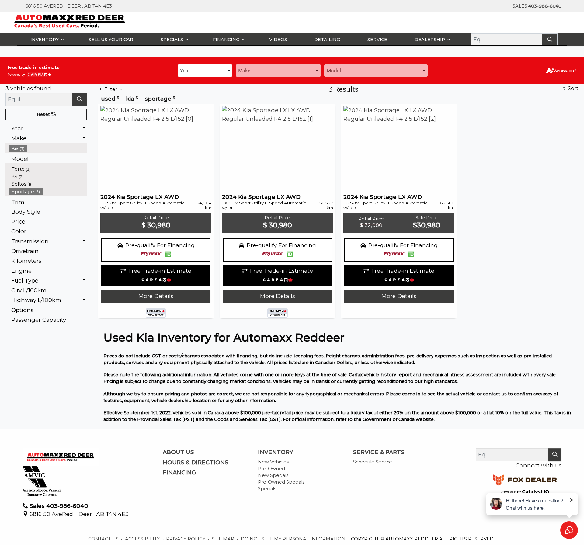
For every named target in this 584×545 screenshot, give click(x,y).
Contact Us (104, 539)
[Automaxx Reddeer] (69, 20)
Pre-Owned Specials (281, 482)
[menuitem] (48, 148)
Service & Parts (379, 452)
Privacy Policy (186, 539)
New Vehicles (273, 462)
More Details (155, 296)
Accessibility (143, 539)
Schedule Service (372, 462)
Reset (44, 114)
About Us (178, 452)
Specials (267, 488)
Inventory (275, 452)
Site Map (223, 539)
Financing (179, 473)
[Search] (549, 39)
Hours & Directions (195, 463)
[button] (45, 39)
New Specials (273, 475)
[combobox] (205, 70)
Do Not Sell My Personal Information (294, 539)
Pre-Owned (271, 468)
